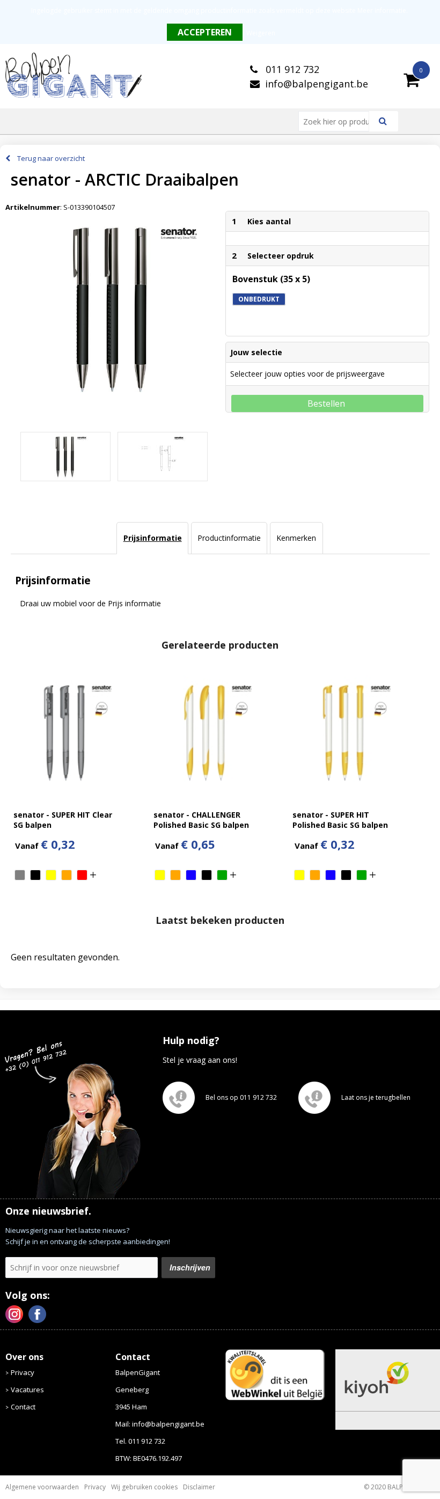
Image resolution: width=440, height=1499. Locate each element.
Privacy (22, 1372)
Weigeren (260, 33)
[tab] (152, 538)
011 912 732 (291, 69)
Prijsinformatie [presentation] (152, 538)
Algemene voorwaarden (42, 1486)
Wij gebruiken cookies (144, 1486)
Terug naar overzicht (51, 158)
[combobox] (338, 121)
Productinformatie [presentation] (229, 538)
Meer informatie (381, 10)
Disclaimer (199, 1486)
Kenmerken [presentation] (296, 538)
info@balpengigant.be (316, 83)
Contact (23, 1407)
